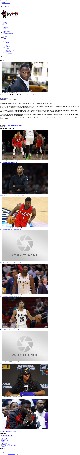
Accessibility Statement (5, 443)
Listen (3, 24)
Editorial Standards (5, 438)
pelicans (12, 125)
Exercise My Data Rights (6, 444)
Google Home (6, 27)
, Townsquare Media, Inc (11, 454)
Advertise (5, 36)
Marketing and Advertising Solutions (7, 436)
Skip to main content (3, 0)
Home (3, 20)
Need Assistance (4, 437)
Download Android (7, 31)
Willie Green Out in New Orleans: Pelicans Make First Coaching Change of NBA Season (13, 195)
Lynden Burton (2, 98)
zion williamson (19, 125)
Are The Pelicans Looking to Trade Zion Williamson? (8, 431)
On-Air (3, 21)
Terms (3, 441)
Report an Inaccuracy (5, 440)
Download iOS (6, 30)
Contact (3, 446)
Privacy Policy (4, 442)
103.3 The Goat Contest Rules (8, 33)
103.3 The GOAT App (5, 6)
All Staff (5, 22)
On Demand (6, 29)
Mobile (5, 28)
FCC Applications (5, 439)
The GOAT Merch (5, 4)
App (4, 25)
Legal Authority (4, 5)
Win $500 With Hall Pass (6, 3)
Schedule (5, 23)
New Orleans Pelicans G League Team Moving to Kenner (8, 162)
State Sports (5, 126)
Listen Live (7, 42)
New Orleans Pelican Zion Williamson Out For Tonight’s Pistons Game (10, 296)
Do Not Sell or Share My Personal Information (9, 445)
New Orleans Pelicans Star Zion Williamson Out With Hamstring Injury (10, 229)
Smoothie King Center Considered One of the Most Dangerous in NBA (10, 262)
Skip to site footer (9, 0)
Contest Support (6, 34)
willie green (15, 125)
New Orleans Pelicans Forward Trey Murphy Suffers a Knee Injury (10, 329)
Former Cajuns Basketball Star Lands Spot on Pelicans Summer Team (10, 363)
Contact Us (5, 52)
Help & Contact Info (7, 35)
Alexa (5, 26)
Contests (3, 32)
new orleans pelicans (7, 125)
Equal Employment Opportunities (7, 435)
